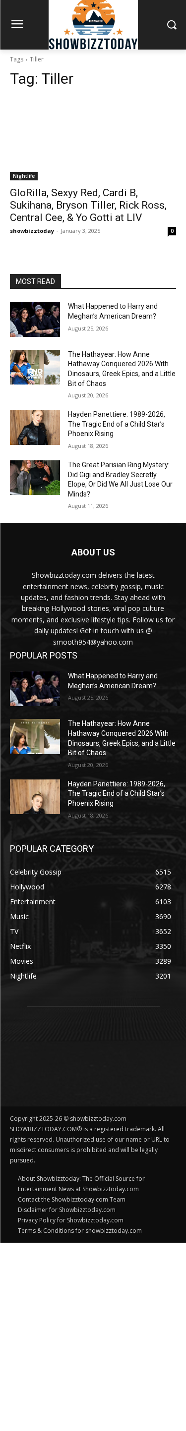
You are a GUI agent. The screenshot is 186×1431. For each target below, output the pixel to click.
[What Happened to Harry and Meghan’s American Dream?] (35, 319)
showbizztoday (32, 230)
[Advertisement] (93, 1336)
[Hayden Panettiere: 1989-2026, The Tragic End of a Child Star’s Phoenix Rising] (35, 427)
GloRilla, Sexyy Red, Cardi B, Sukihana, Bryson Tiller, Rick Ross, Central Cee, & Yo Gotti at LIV (88, 205)
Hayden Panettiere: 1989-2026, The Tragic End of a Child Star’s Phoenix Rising (116, 424)
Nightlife (24, 175)
